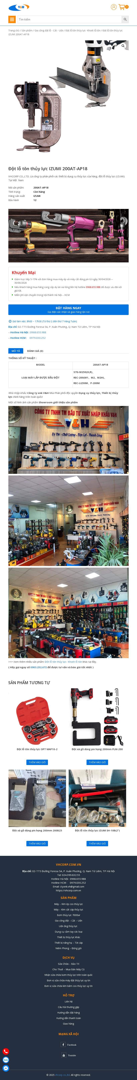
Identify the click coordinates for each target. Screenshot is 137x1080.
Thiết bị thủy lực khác (68, 937)
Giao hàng (68, 1023)
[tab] (15, 351)
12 (34, 200)
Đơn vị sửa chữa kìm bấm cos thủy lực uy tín (68, 986)
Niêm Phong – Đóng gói (68, 948)
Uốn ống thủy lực (68, 926)
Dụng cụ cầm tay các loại (68, 931)
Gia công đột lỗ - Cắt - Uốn (49, 30)
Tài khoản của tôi (114, 7)
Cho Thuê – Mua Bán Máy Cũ (68, 969)
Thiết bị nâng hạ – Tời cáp (68, 942)
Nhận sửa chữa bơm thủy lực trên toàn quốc (68, 974)
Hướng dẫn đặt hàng (68, 1012)
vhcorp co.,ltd (62, 1074)
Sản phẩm (27, 30)
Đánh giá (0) (35, 351)
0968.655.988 (93, 287)
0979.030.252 (38, 337)
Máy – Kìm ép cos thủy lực (68, 904)
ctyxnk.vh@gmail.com (72, 886)
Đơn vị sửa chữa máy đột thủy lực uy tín (68, 980)
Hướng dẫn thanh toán (68, 1018)
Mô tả (16, 351)
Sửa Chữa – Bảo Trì (68, 963)
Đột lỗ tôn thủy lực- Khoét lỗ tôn (82, 30)
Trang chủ (13, 30)
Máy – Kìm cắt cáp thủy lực (68, 909)
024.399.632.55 (71, 875)
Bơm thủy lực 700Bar (68, 915)
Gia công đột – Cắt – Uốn (68, 920)
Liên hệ (69, 1001)
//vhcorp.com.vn (72, 890)
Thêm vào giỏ (37, 762)
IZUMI (36, 196)
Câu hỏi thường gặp (68, 1007)
